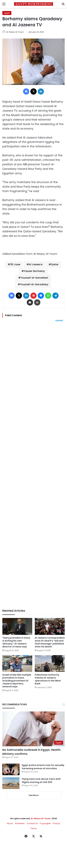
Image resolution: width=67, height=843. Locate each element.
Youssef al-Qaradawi (34, 278)
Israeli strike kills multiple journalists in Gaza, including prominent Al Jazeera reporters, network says (16, 680)
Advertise (20, 823)
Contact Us (32, 823)
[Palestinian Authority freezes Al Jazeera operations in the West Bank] (50, 663)
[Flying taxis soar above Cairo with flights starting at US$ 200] (10, 783)
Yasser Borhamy (34, 271)
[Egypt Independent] (33, 4)
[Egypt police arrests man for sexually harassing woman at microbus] (10, 769)
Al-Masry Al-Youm (15, 32)
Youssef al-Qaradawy (34, 284)
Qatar (55, 264)
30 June (15, 264)
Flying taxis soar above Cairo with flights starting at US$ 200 (41, 780)
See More (33, 795)
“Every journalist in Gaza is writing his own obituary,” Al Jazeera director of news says (16, 642)
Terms (33, 828)
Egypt (7, 12)
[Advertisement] (33, 465)
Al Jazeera (35, 264)
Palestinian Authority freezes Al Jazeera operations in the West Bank (48, 679)
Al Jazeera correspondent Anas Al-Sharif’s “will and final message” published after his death (50, 642)
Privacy (56, 823)
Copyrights (45, 823)
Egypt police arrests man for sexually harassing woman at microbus (43, 767)
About (10, 823)
